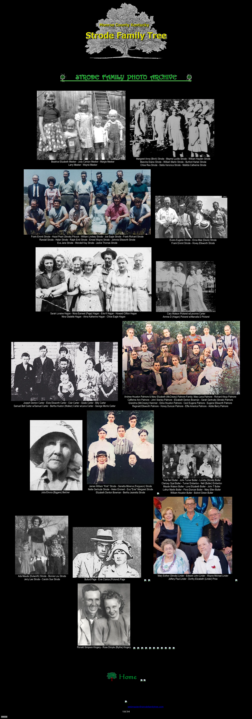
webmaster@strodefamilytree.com (146, 706)
